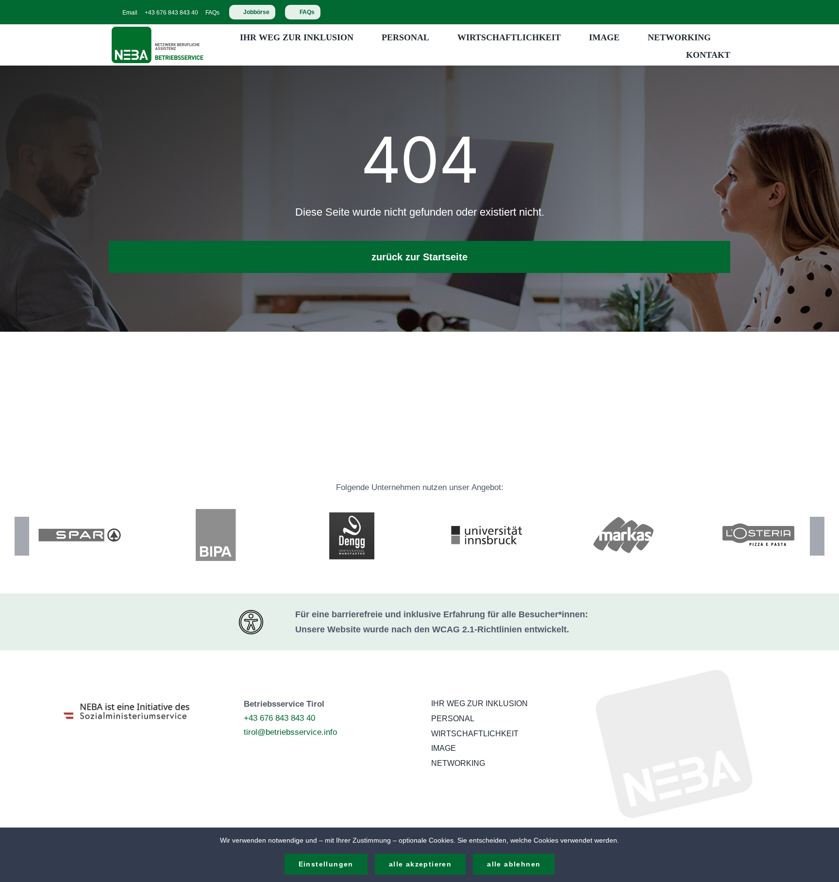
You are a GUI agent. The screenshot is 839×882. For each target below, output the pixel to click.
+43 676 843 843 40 (279, 718)
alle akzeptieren (420, 864)
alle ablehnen (513, 864)
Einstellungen (326, 864)
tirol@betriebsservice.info (290, 732)
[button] (22, 536)
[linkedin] (727, 12)
